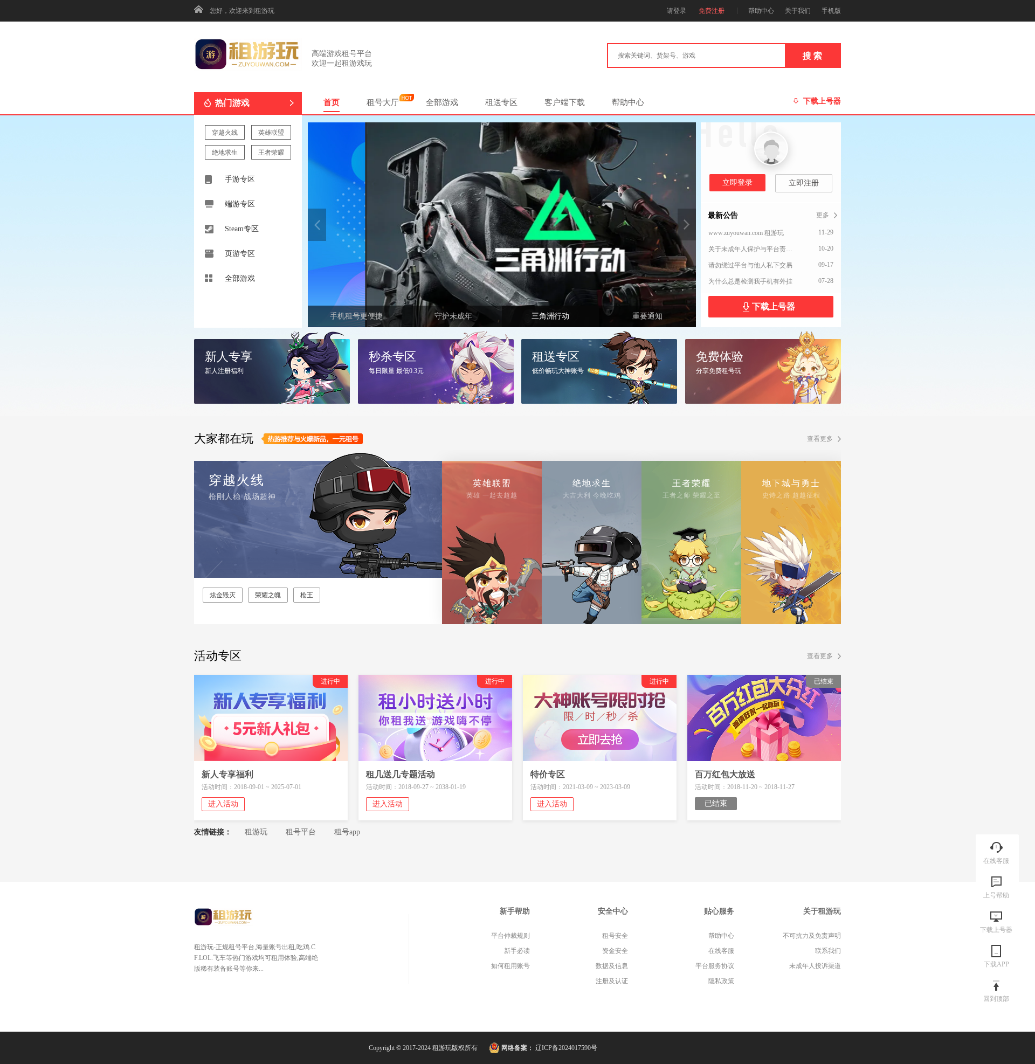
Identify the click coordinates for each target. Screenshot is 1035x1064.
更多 (822, 215)
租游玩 (256, 832)
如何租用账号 (510, 966)
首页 (331, 102)
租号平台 (301, 832)
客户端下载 (564, 102)
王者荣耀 (271, 152)
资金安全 (615, 951)
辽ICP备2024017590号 (566, 1048)
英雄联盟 (271, 132)
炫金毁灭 (223, 595)
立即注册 (804, 183)
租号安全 (615, 935)
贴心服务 (719, 911)
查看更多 (820, 439)
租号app (347, 832)
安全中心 (613, 911)
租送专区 (501, 102)
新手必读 (517, 951)
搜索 (813, 55)
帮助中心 (628, 102)
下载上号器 (773, 306)
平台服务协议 (714, 966)
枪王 (306, 595)
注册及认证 (612, 981)
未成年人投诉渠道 (815, 966)
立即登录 (737, 182)
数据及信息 (612, 966)
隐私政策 (721, 981)
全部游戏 (442, 102)
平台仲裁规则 (510, 935)
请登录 (676, 11)
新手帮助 (515, 911)
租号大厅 (383, 102)
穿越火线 (225, 132)
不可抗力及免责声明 (812, 935)
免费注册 (711, 11)
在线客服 (721, 951)
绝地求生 (225, 152)
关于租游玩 (822, 911)
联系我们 (828, 951)
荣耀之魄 (268, 595)
